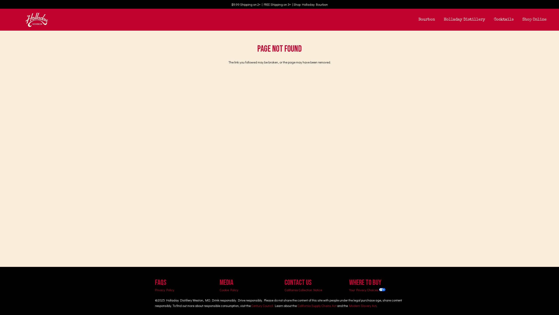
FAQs (160, 282)
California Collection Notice (303, 290)
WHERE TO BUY (365, 282)
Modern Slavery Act (362, 305)
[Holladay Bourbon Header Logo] (37, 20)
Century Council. (262, 305)
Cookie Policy (229, 290)
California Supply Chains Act (316, 305)
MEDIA (226, 282)
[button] (438, 19)
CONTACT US (298, 282)
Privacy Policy (164, 290)
